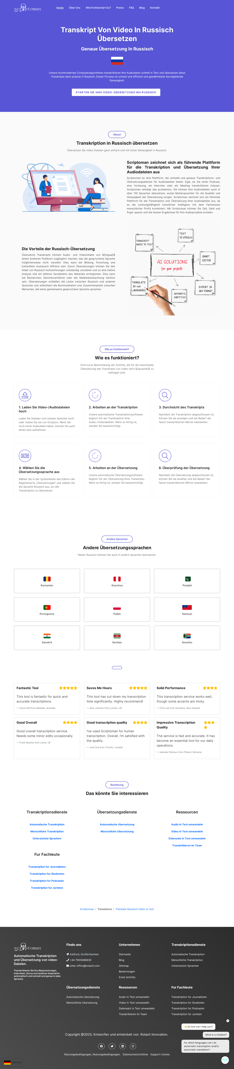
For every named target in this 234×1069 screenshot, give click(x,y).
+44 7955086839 (80, 960)
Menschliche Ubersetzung (117, 831)
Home (60, 7)
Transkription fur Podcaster (47, 880)
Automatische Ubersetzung (117, 824)
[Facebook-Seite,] (101, 1046)
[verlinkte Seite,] (122, 1046)
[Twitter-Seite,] (112, 1046)
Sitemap (124, 965)
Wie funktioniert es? (98, 7)
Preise (120, 7)
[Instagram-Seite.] (133, 1046)
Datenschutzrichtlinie (135, 1054)
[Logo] (27, 947)
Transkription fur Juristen (47, 887)
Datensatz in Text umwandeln (187, 838)
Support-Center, (160, 1054)
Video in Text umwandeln (187, 831)
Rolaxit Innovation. (154, 1034)
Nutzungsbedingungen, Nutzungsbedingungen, (92, 1054)
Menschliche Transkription (47, 831)
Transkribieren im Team (187, 845)
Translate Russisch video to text (134, 909)
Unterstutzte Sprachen (47, 838)
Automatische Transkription (47, 824)
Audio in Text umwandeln (187, 824)
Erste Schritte (127, 977)
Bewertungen (127, 971)
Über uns (74, 7)
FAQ (131, 7)
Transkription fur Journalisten (47, 866)
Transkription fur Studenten (47, 873)
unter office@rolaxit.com (85, 965)
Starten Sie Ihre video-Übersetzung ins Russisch (116, 92)
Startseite (125, 954)
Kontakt (155, 7)
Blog (142, 7)
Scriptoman (87, 909)
